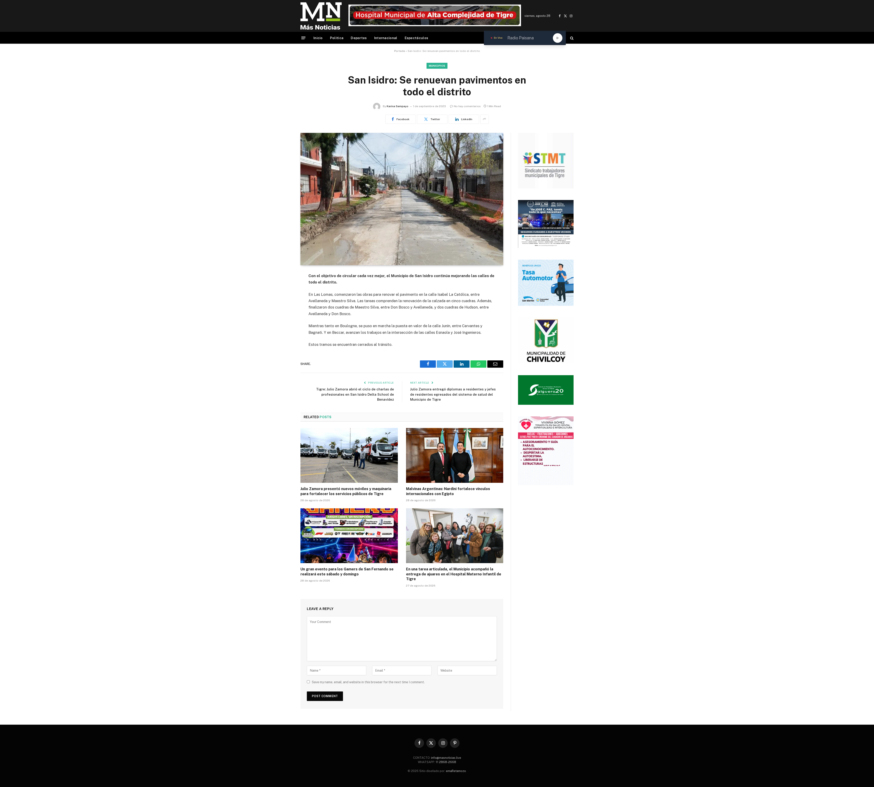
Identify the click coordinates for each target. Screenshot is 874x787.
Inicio (318, 38)
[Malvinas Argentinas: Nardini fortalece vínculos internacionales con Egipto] (454, 455)
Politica (336, 38)
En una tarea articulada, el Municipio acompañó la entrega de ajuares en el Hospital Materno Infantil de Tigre (453, 574)
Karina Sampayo (397, 106)
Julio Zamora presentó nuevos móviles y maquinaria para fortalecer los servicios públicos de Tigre (345, 491)
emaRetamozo (456, 771)
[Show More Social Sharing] (484, 119)
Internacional (385, 38)
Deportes (359, 38)
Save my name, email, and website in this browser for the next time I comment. (368, 682)
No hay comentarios (467, 106)
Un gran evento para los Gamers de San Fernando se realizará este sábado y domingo (347, 571)
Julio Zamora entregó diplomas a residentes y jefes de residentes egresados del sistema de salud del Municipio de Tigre (453, 394)
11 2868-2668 (445, 762)
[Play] (557, 38)
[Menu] (303, 37)
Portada (399, 51)
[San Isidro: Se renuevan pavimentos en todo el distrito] (401, 199)
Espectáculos (416, 38)
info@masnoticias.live (446, 757)
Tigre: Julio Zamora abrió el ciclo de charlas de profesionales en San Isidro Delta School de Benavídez (355, 394)
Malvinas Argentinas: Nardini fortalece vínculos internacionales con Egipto (448, 491)
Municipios (437, 65)
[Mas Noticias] (321, 16)
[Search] (571, 38)
